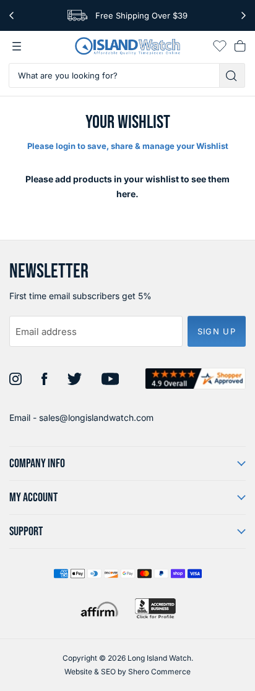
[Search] (232, 75)
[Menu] (16, 46)
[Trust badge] (195, 378)
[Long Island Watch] (127, 46)
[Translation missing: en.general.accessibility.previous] (11, 15)
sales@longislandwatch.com (96, 417)
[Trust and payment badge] (155, 608)
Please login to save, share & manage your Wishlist (127, 146)
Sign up (216, 331)
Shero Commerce (159, 671)
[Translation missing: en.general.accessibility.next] (243, 15)
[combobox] (114, 75)
